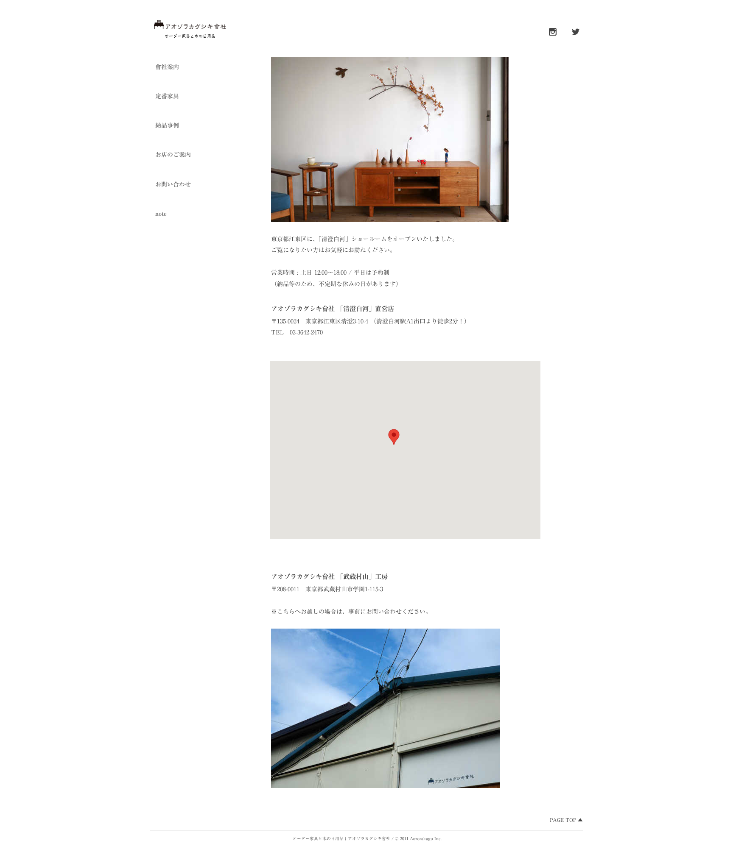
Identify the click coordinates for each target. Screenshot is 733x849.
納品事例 (167, 125)
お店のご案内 (173, 155)
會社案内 (167, 67)
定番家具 (167, 96)
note (161, 214)
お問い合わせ (173, 184)
